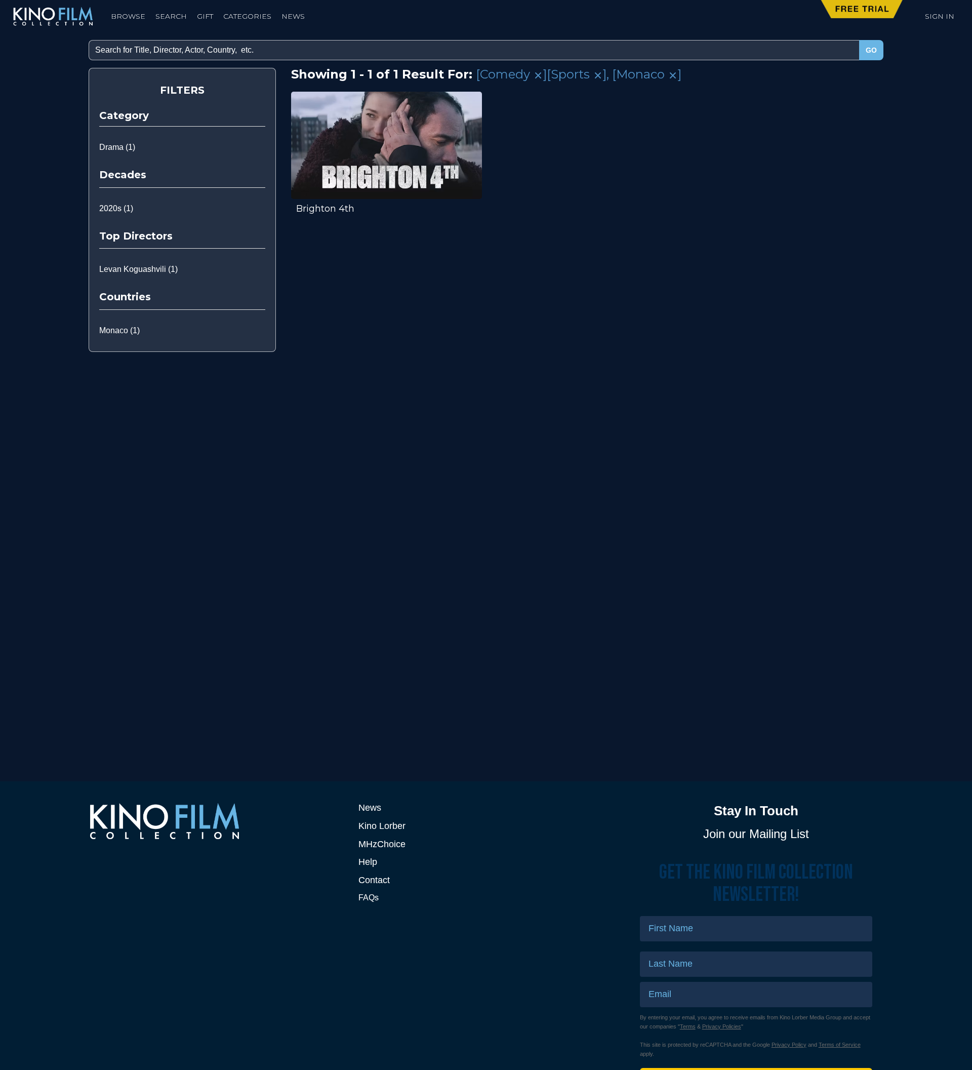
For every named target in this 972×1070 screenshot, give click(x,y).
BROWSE (128, 16)
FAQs (368, 897)
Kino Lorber (382, 826)
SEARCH (171, 16)
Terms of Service (840, 1045)
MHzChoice (382, 844)
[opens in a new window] (216, 821)
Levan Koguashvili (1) (138, 269)
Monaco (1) (119, 330)
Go (871, 50)
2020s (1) (116, 208)
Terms (688, 1026)
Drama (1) (117, 147)
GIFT (205, 16)
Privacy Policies (721, 1026)
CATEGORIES (247, 16)
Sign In (939, 16)
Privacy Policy (789, 1045)
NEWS (293, 16)
